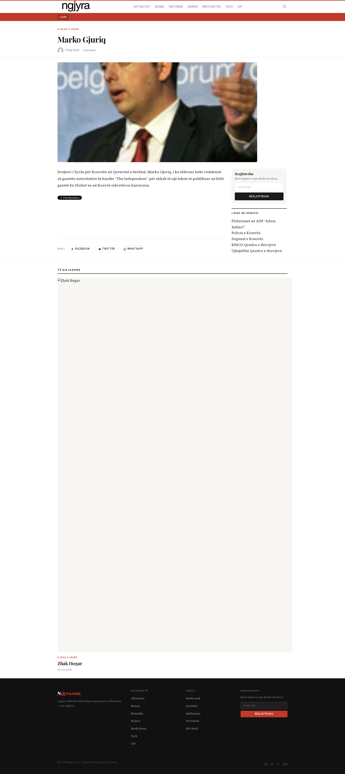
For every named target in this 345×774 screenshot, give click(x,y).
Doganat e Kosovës (247, 238)
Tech (229, 6)
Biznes (159, 6)
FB (265, 764)
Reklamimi (193, 713)
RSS (285, 764)
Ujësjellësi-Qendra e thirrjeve (257, 250)
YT (278, 764)
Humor (193, 6)
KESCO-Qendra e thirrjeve (254, 244)
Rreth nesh (193, 698)
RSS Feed (192, 728)
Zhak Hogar (70, 663)
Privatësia (192, 721)
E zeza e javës (68, 29)
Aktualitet (142, 6)
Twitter (108, 248)
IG (272, 764)
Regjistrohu (259, 196)
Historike (176, 6)
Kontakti (191, 706)
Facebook (82, 248)
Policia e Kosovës (246, 232)
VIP (240, 6)
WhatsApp (135, 248)
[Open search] (284, 6)
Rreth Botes (211, 6)
